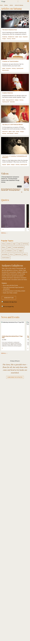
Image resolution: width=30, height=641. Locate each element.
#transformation (5, 70)
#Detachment (5, 131)
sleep (3, 243)
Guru (3, 250)
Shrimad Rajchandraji (18, 247)
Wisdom (6, 5)
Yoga (19, 243)
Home (1, 5)
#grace (20, 36)
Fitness (4, 247)
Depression (18, 254)
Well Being (25, 243)
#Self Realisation (10, 133)
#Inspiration (25, 36)
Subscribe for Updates (15, 377)
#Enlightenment (11, 36)
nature (25, 254)
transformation (6, 257)
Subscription (9, 297)
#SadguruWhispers (15, 361)
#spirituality (12, 101)
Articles (11, 5)
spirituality (4, 254)
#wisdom (13, 38)
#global (16, 36)
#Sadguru (4, 38)
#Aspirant (4, 164)
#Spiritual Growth (20, 68)
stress (11, 254)
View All (3, 233)
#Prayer (17, 131)
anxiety (9, 243)
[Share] (28, 229)
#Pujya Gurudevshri (10, 99)
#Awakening (4, 36)
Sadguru (21, 250)
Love (15, 250)
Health (9, 247)
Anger (14, 243)
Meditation (9, 250)
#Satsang (9, 38)
